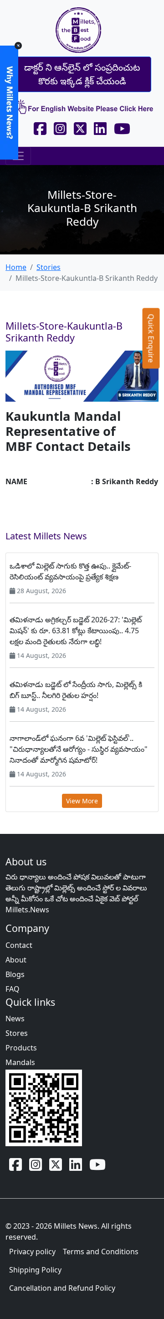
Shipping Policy (35, 1270)
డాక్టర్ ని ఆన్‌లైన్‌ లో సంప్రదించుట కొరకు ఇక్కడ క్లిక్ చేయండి (82, 74)
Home (15, 267)
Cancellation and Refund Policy (62, 1288)
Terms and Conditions (100, 1252)
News (15, 1019)
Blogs (15, 974)
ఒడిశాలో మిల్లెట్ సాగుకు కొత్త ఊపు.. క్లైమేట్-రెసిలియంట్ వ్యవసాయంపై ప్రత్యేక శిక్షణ (70, 571)
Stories (48, 267)
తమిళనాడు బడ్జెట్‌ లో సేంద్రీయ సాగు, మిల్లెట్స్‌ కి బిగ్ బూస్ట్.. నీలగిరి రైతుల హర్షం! (76, 689)
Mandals (20, 1062)
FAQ (12, 989)
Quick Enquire (151, 338)
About (15, 960)
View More (82, 801)
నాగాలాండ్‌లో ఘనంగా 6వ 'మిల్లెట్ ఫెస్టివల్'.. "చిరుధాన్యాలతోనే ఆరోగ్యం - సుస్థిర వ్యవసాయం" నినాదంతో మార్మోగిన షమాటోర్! (79, 749)
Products (21, 1048)
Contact (18, 945)
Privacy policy (32, 1252)
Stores (16, 1033)
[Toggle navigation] (18, 156)
